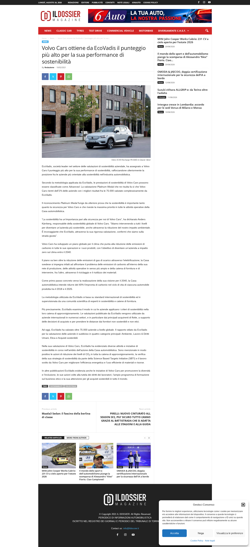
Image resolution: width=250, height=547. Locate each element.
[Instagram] (204, 2)
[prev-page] (145, 438)
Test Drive (95, 30)
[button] (243, 504)
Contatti (110, 2)
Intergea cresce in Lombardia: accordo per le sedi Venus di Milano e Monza (180, 106)
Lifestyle (161, 97)
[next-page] (149, 438)
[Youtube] (209, 2)
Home (44, 38)
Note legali (210, 541)
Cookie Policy (196, 541)
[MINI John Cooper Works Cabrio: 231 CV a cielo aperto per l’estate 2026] (59, 455)
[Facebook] (199, 2)
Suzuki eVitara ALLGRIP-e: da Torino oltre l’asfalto (182, 91)
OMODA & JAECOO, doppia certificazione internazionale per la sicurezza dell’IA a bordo (133, 473)
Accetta (174, 533)
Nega (201, 533)
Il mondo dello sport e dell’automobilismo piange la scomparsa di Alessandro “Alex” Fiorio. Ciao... (182, 57)
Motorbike (146, 30)
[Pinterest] (60, 76)
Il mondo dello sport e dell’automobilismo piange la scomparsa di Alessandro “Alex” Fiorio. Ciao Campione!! (96, 475)
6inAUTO (136, 2)
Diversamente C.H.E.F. (172, 30)
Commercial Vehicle (120, 30)
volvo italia (70, 386)
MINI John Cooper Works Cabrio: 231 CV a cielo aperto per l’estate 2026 (59, 473)
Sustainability (56, 386)
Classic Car (64, 30)
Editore (85, 2)
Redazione (73, 2)
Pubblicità (97, 2)
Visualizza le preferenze (229, 533)
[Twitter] (53, 76)
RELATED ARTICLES (53, 437)
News (47, 30)
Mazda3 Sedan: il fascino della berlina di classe (66, 415)
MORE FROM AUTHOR (76, 437)
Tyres (80, 30)
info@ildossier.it (131, 528)
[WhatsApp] (68, 76)
